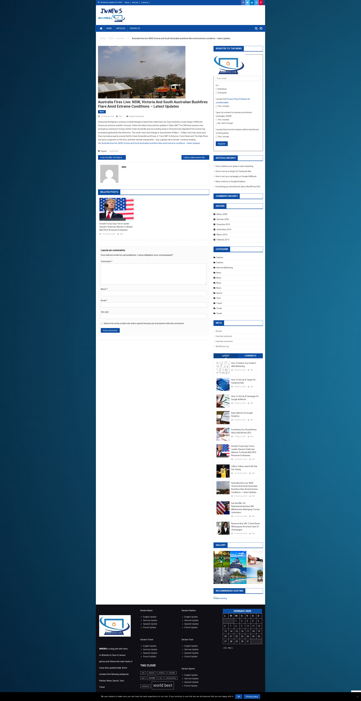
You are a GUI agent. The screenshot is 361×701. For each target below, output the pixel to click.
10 (248, 626)
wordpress (145, 686)
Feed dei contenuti (224, 336)
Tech (218, 298)
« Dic (225, 648)
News (102, 112)
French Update (149, 627)
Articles (135, 3)
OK (238, 696)
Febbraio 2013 (223, 240)
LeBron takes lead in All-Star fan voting (196, 157)
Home (127, 3)
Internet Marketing (224, 267)
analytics (162, 673)
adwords (151, 673)
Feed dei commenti (224, 341)
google (152, 678)
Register (221, 144)
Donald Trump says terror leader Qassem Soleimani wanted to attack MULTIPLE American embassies (116, 227)
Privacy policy (252, 696)
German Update (150, 620)
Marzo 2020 (222, 214)
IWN (120, 116)
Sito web (105, 312)
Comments (250, 356)
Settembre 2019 (224, 229)
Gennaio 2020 (223, 219)
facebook (172, 673)
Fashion (219, 257)
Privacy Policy (232, 99)
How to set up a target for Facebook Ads (233, 171)
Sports (219, 293)
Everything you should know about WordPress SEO (238, 186)
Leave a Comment (136, 116)
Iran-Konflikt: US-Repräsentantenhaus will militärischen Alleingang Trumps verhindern (114, 157)
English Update (149, 617)
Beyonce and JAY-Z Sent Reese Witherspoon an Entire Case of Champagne (245, 526)
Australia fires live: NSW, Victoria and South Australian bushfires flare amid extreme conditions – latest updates (151, 143)
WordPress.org (222, 346)
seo (160, 678)
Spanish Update (150, 624)
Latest (226, 356)
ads (143, 673)
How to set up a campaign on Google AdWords (236, 176)
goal (143, 678)
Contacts (144, 3)
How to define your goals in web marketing (234, 166)
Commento (106, 261)
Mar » (230, 648)
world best (113, 151)
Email (104, 300)
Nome (104, 289)
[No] (357, 696)
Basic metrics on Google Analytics (231, 181)
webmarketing (171, 678)
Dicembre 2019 (223, 224)
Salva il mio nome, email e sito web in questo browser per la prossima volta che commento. (144, 323)
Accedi (219, 331)
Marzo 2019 (222, 234)
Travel (219, 303)
